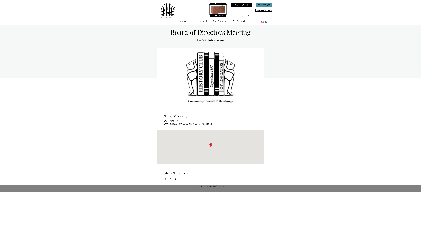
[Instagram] (262, 22)
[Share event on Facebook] (165, 179)
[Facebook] (266, 22)
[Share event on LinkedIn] (176, 179)
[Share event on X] (171, 179)
